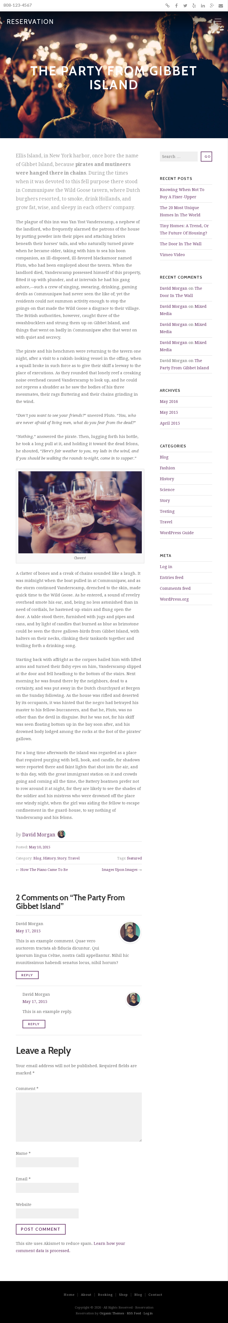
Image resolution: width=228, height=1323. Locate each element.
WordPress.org (174, 599)
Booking (105, 1295)
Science (167, 489)
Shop (123, 1295)
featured (134, 858)
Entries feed (172, 577)
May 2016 (169, 401)
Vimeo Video (172, 254)
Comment (27, 1088)
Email (23, 1179)
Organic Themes (112, 1313)
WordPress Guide (177, 533)
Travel (74, 858)
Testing (167, 511)
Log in (166, 566)
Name (23, 1153)
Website (23, 1204)
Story (61, 858)
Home (69, 1295)
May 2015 (169, 412)
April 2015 (170, 423)
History (49, 858)
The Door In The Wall (181, 244)
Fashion (167, 468)
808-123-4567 (17, 5)
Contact (155, 1295)
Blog (37, 858)
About (86, 1295)
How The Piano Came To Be (44, 870)
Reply (27, 975)
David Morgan (38, 835)
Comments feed (175, 588)
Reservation (30, 22)
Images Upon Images (119, 870)
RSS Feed (134, 1313)
